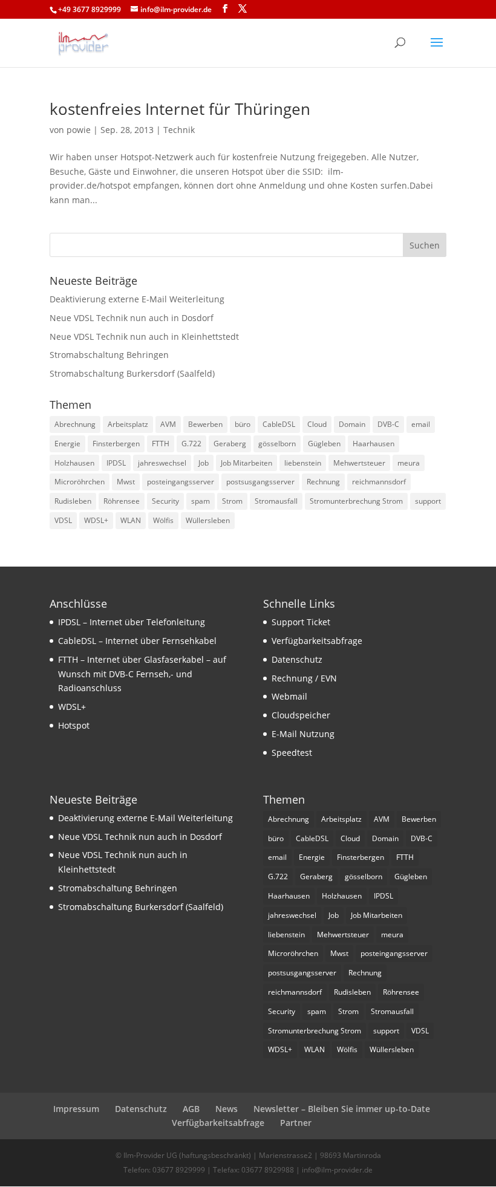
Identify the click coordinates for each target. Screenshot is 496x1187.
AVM (168, 424)
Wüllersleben (208, 520)
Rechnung (323, 481)
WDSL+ (96, 520)
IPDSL (116, 463)
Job (203, 463)
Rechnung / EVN (304, 678)
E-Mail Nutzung (303, 734)
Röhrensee (121, 501)
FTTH (160, 443)
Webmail (289, 696)
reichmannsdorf (379, 481)
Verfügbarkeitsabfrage (317, 640)
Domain (352, 424)
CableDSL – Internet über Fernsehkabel (137, 640)
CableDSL (279, 424)
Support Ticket (301, 622)
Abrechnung (75, 424)
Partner (296, 1122)
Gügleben (324, 443)
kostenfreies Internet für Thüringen (180, 109)
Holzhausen (74, 463)
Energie (67, 443)
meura (408, 463)
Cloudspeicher (301, 715)
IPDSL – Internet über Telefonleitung (131, 622)
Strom (232, 501)
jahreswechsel (162, 463)
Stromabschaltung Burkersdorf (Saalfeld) (132, 373)
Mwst (126, 481)
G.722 (191, 443)
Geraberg (230, 443)
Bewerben (205, 424)
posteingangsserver (180, 481)
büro (242, 424)
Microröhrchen (79, 481)
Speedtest (292, 752)
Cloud (317, 424)
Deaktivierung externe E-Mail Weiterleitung (137, 299)
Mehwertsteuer (359, 463)
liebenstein (302, 463)
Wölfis (163, 520)
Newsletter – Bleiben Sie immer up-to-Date (341, 1108)
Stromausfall (276, 501)
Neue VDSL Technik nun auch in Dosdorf (132, 318)
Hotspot (74, 725)
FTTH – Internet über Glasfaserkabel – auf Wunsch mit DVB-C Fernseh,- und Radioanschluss (142, 674)
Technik (179, 129)
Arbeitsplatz (128, 424)
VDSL (63, 520)
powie (79, 129)
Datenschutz (297, 659)
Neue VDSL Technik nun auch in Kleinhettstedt (144, 336)
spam (200, 501)
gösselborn (277, 443)
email (420, 424)
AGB (191, 1108)
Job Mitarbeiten (246, 463)
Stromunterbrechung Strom (356, 501)
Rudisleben (72, 501)
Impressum (76, 1108)
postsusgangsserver (260, 481)
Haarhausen (373, 443)
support (428, 501)
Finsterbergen (116, 443)
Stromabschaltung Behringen (109, 354)
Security (165, 501)
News (226, 1108)
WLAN (130, 520)
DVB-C (388, 424)
